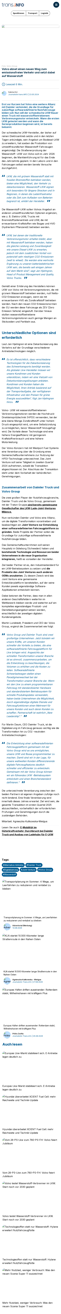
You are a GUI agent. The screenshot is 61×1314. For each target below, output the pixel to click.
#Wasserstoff (9, 874)
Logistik (44, 13)
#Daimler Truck (34, 865)
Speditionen (18, 13)
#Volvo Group (45, 869)
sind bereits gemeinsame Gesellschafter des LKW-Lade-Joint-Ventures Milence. (29, 508)
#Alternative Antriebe (13, 865)
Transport (32, 13)
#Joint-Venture (28, 869)
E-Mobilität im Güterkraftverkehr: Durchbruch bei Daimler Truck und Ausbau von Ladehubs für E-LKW (27, 831)
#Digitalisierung (10, 869)
